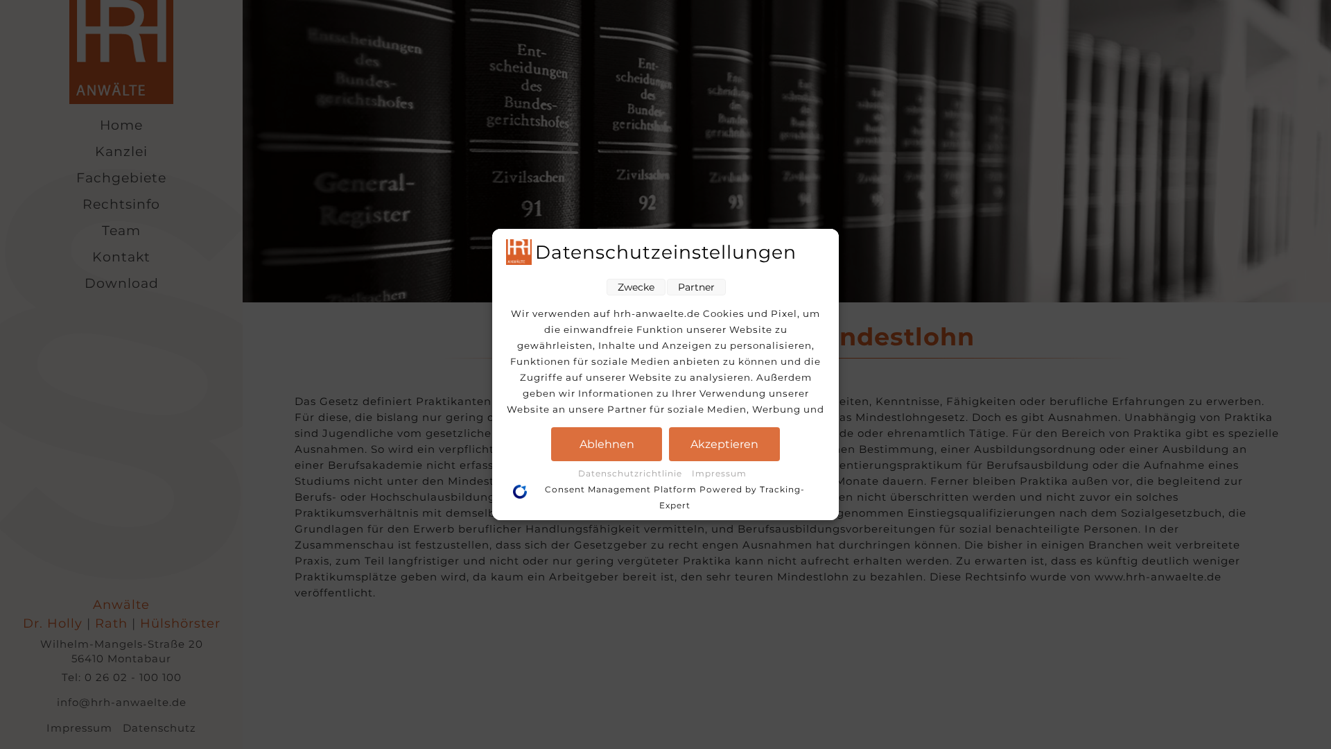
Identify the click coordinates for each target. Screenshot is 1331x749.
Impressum (719, 473)
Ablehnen (607, 444)
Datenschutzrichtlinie (631, 473)
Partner (696, 287)
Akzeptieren (724, 444)
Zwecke (636, 287)
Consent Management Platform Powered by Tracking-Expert (675, 497)
